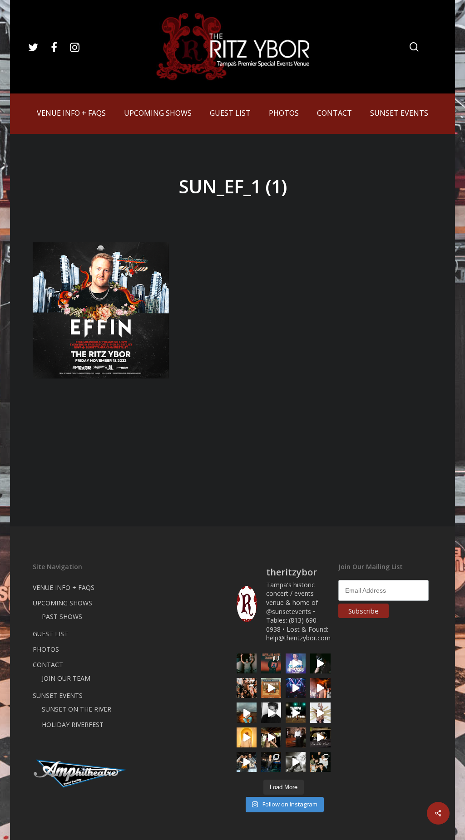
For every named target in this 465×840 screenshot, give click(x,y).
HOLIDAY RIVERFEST (73, 724)
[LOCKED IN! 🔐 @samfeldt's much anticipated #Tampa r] (271, 762)
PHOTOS (46, 649)
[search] (414, 47)
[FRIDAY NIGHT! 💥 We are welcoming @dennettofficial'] (320, 737)
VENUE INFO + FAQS (63, 587)
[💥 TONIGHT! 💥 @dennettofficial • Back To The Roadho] (271, 688)
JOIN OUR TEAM (66, 678)
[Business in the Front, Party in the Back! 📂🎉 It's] (296, 737)
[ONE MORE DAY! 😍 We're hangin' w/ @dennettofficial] (247, 712)
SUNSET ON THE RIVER (76, 709)
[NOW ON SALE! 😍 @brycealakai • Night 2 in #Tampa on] (296, 688)
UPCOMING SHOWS (62, 603)
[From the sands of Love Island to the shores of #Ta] (271, 737)
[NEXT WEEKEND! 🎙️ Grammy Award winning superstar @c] (271, 663)
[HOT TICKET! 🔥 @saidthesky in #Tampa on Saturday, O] (247, 737)
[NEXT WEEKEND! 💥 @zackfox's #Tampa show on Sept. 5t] (247, 663)
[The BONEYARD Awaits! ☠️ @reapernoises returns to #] (320, 663)
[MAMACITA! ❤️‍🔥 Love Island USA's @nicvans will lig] (320, 688)
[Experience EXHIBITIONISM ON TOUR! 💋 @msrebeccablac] (320, 712)
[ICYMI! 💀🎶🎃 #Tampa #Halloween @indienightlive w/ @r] (320, 762)
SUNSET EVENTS (58, 695)
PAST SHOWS (62, 616)
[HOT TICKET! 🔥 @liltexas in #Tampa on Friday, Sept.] (296, 762)
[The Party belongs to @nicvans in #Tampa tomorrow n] (247, 688)
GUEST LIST (50, 633)
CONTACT (48, 664)
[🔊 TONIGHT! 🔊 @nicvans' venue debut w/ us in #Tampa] (296, 663)
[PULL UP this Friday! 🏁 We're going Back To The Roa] (296, 712)
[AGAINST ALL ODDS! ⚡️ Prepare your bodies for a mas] (247, 762)
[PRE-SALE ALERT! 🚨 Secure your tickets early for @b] (271, 712)
